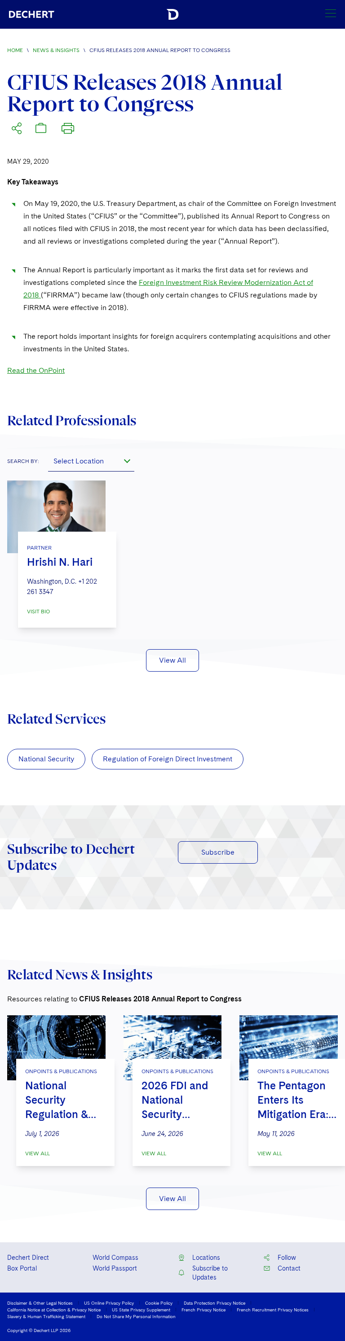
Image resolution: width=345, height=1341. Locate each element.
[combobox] (91, 460)
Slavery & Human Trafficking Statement (46, 1316)
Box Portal (22, 1268)
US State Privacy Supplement (141, 1309)
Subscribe (217, 852)
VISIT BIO (38, 611)
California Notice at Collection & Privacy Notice (54, 1309)
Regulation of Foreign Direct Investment (167, 759)
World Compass (115, 1257)
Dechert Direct (28, 1257)
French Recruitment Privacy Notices (273, 1309)
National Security (46, 759)
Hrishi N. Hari (60, 561)
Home (15, 50)
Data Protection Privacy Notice (214, 1303)
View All (172, 660)
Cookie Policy (158, 1303)
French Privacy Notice (203, 1309)
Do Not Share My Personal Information (136, 1316)
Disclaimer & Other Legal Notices (40, 1303)
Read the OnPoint (36, 370)
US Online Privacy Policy (109, 1303)
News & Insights (56, 50)
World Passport (115, 1268)
